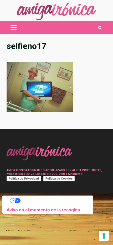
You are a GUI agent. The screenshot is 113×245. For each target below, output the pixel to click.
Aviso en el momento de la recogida (43, 209)
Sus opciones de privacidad (52, 200)
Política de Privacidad (24, 178)
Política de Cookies (59, 178)
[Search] (100, 28)
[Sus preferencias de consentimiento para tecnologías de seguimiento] (104, 236)
